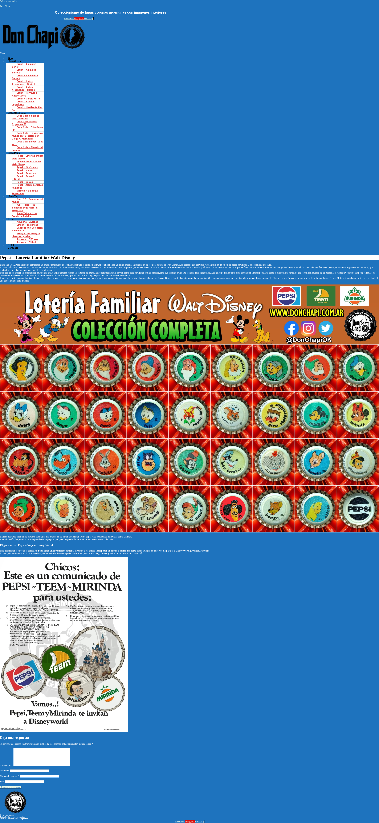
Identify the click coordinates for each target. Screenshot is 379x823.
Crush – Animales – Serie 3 (25, 77)
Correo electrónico (9, 776)
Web (2, 781)
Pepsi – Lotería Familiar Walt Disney (27, 157)
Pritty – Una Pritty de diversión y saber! (26, 235)
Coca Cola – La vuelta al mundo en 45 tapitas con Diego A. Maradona (27, 136)
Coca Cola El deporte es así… (27, 143)
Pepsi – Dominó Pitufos (23, 177)
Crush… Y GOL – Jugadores (23, 103)
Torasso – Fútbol (26, 242)
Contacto (13, 248)
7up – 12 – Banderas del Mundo (27, 200)
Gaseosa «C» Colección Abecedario (27, 229)
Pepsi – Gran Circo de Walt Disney (26, 163)
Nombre (4, 770)
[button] (146, 53)
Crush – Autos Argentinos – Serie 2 (23, 88)
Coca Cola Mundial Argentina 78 (24, 123)
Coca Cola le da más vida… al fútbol (25, 117)
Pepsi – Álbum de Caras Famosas (27, 186)
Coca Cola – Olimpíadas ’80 (27, 129)
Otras (11, 219)
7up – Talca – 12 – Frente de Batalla (24, 215)
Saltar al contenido (8, 1)
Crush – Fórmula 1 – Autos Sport (25, 94)
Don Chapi (5, 6)
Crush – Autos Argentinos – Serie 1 (23, 83)
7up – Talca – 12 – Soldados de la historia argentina (24, 207)
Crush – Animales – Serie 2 (25, 71)
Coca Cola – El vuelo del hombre (27, 149)
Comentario (6, 765)
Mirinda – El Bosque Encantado (25, 192)
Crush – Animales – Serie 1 (25, 65)
